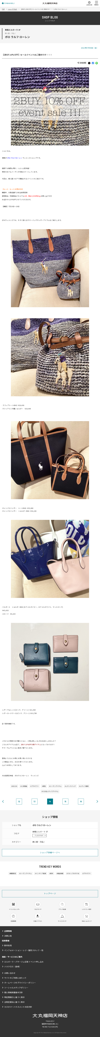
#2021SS (14, 786)
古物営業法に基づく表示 (14, 1002)
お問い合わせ (9, 973)
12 (19, 801)
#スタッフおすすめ (73, 873)
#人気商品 (23, 786)
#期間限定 (12, 873)
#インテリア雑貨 (40, 873)
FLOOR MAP (39, 835)
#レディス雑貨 (84, 786)
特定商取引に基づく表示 (14, 997)
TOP (3, 9)
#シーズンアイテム (55, 786)
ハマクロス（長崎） (12, 966)
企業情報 (8, 931)
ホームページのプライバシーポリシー (20, 982)
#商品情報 (60, 873)
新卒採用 (8, 945)
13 (34, 801)
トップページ (50, 893)
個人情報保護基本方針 (13, 992)
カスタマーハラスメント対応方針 (18, 1007)
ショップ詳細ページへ (50, 852)
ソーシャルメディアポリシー (16, 987)
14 (50, 801)
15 (65, 801)
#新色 (44, 786)
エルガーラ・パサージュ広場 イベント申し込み (23, 961)
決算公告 (8, 936)
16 (81, 801)
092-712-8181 (50, 1027)
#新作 (51, 873)
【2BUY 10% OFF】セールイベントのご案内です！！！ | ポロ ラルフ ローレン (43, 9)
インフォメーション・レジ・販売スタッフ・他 (23, 950)
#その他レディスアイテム (50, 791)
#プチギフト (34, 786)
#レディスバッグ (70, 786)
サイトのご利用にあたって (15, 978)
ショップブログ (12, 9)
